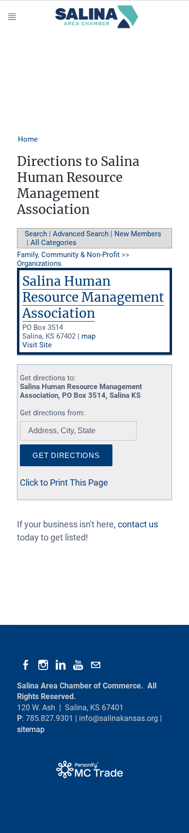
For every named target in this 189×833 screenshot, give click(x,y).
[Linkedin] (60, 665)
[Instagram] (43, 665)
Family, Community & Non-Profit (68, 254)
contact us (138, 524)
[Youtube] (78, 665)
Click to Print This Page (64, 482)
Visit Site (37, 345)
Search (36, 233)
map (88, 336)
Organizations (39, 263)
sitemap (31, 729)
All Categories (54, 242)
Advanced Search (81, 233)
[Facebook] (26, 665)
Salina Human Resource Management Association (93, 297)
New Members (137, 233)
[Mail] (95, 665)
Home (28, 139)
